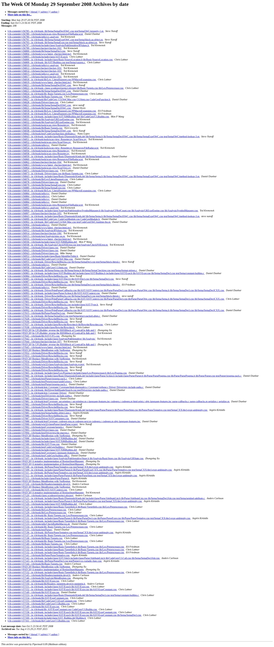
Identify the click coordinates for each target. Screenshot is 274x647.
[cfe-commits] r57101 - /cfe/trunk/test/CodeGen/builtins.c (36, 447)
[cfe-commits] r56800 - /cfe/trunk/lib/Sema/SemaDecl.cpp (37, 51)
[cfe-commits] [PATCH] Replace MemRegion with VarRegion (39, 350)
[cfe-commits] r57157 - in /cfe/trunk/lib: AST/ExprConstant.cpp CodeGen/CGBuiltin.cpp (53, 609)
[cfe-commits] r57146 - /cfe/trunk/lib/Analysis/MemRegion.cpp (39, 578)
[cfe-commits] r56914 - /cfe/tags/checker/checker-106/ (35, 233)
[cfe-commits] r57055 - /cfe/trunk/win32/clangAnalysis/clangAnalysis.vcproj (46, 364)
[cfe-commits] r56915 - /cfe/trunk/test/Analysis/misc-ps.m (36, 236)
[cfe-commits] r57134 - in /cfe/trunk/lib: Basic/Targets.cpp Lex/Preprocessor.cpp (48, 526)
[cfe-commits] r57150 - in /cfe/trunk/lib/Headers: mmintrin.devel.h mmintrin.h (47, 583)
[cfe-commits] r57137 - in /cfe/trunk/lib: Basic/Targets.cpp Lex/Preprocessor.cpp (48, 535)
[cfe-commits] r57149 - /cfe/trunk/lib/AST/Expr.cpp (34, 581)
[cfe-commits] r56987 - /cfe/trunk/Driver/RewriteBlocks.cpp (38, 281)
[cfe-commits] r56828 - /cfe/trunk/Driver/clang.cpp (33, 102)
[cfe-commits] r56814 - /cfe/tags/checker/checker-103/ (35, 71)
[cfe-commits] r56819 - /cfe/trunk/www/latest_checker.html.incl (40, 82)
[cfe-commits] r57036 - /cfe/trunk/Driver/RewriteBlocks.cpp (38, 321)
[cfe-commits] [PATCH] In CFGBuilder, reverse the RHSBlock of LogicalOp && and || (52, 330)
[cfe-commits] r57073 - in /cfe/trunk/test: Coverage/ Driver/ (37, 393)
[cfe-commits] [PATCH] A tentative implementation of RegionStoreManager (46, 461)
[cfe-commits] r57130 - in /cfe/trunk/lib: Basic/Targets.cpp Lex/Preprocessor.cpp (48, 515)
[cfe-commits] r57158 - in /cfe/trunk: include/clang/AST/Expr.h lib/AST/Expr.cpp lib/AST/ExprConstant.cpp (62, 612)
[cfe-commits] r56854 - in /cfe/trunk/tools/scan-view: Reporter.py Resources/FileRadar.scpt (53, 148)
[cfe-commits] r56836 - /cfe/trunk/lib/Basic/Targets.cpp (35, 128)
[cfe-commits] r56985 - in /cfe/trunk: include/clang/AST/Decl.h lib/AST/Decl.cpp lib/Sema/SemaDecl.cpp (61, 279)
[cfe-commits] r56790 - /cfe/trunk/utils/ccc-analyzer (33, 36)
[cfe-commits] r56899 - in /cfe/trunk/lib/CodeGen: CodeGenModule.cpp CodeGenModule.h (54, 219)
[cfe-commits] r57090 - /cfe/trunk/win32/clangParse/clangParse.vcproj (43, 424)
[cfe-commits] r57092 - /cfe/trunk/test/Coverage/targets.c (36, 427)
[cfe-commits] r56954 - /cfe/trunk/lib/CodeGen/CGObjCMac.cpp (40, 259)
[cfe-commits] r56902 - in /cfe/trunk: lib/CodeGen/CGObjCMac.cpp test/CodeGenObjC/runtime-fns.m (59, 222)
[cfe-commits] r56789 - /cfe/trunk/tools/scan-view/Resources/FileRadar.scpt (45, 34)
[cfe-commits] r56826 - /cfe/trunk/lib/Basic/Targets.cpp (35, 96)
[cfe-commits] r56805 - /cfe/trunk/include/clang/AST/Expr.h (38, 56)
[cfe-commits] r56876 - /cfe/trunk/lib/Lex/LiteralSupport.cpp (38, 179)
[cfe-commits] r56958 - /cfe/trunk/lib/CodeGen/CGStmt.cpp (38, 267)
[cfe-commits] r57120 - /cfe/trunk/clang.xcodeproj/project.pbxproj (41, 495)
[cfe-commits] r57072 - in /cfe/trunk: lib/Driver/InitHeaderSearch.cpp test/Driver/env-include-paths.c (58, 390)
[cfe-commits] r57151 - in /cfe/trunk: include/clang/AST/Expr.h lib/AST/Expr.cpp (49, 586)
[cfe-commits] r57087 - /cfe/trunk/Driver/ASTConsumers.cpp (39, 418)
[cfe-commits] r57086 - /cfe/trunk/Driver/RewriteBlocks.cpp (38, 415)
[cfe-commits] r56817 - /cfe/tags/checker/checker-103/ (35, 76)
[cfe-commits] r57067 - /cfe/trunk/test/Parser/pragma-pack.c (38, 378)
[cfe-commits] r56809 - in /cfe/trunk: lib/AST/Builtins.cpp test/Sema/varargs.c (47, 62)
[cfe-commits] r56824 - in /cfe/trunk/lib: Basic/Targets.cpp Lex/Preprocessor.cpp (48, 93)
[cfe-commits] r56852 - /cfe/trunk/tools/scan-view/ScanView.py (40, 142)
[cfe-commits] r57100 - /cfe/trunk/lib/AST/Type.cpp (34, 444)
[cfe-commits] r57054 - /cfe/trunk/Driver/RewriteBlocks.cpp (38, 361)
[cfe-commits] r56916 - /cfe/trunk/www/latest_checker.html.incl (40, 239)
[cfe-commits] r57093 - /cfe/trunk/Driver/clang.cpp (33, 430)
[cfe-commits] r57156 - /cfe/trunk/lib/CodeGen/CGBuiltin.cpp (39, 603)
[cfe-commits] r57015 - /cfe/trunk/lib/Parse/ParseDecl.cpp (37, 313)
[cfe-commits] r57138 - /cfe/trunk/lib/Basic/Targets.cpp (35, 538)
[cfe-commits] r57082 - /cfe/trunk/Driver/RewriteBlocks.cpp (38, 404)
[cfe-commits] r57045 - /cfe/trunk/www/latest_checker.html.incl (40, 347)
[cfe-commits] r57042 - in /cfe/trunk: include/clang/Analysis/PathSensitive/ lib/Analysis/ (52, 338)
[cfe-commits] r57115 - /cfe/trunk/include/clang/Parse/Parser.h (39, 478)
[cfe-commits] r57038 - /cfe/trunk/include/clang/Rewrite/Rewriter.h (41, 327)
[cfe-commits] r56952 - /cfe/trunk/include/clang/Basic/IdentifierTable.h (43, 256)
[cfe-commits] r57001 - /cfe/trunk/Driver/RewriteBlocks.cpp (38, 301)
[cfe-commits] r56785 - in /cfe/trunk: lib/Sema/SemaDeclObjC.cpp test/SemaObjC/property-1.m (56, 31)
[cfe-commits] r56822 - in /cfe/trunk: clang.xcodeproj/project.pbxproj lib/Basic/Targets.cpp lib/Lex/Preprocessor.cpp (66, 88)
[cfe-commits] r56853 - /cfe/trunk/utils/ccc (29, 145)
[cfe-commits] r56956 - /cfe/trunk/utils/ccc (29, 264)
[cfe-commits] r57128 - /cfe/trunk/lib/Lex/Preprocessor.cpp (37, 509)
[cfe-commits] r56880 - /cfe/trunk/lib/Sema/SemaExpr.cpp (37, 187)
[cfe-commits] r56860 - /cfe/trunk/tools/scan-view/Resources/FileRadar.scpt (45, 159)
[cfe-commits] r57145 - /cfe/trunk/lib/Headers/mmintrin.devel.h (39, 575)
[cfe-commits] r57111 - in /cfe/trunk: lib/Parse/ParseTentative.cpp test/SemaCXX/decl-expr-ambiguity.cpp (61, 472)
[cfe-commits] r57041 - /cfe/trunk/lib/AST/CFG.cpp (34, 336)
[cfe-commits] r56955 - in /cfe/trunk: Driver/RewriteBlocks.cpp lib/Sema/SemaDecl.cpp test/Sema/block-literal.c (64, 262)
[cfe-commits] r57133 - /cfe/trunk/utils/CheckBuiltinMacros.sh (39, 524)
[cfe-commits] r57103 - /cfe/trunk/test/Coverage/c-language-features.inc (43, 452)
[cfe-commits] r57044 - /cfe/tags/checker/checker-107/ (35, 341)
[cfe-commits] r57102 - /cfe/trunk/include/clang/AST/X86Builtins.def (43, 450)
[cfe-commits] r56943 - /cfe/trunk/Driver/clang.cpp (33, 250)
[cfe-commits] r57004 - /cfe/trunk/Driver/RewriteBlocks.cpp (38, 307)
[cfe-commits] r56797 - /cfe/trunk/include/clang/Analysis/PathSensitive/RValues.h (49, 45)
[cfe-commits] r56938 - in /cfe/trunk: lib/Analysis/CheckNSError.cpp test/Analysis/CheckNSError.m (58, 244)
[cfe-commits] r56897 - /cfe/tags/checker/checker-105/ (35, 213)
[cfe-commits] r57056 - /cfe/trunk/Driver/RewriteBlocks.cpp (38, 367)
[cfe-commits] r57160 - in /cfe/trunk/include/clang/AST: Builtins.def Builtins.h (47, 618)
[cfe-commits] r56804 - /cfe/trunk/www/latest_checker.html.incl (40, 54)
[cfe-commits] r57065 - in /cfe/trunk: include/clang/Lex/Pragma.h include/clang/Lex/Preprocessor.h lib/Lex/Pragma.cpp (67, 373)
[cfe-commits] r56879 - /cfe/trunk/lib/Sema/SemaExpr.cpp (37, 185)
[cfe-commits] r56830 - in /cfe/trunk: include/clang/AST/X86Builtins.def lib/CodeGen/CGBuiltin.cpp (59, 116)
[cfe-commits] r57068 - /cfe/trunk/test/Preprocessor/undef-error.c (40, 381)
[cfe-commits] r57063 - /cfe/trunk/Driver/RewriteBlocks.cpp (38, 370)
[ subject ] (44, 11)
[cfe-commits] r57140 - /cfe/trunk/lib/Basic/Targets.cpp (35, 544)
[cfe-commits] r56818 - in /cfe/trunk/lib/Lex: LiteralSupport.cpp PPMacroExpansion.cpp (52, 79)
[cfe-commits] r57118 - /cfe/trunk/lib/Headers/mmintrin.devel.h (39, 484)
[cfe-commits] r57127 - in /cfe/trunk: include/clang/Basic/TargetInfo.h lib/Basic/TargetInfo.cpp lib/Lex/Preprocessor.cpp (68, 507)
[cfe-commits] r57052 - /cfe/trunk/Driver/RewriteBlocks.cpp (38, 353)
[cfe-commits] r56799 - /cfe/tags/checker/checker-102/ (35, 48)
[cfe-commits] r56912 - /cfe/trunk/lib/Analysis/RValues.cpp (37, 230)
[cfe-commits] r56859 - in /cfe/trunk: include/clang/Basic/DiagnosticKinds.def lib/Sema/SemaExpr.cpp (59, 156)
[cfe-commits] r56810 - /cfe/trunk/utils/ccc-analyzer (33, 65)
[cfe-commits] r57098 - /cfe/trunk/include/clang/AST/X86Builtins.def (43, 438)
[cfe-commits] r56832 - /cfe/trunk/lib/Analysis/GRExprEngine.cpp (41, 122)
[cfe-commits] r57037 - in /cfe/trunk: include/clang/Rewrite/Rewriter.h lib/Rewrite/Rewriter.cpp (55, 324)
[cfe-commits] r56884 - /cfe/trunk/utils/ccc (29, 193)
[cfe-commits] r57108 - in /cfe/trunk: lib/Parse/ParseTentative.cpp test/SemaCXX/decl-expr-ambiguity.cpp (61, 467)
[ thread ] (34, 11)
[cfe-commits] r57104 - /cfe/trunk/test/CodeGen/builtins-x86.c (39, 455)
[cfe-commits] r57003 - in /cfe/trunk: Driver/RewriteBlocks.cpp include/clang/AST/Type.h (53, 304)
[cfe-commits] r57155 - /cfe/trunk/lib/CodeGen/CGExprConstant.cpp (42, 601)
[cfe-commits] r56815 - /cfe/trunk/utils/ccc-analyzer (33, 73)
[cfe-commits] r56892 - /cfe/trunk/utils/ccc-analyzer (33, 207)
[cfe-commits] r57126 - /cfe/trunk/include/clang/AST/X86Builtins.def (43, 504)
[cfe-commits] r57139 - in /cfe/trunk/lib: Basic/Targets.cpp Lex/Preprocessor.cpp (48, 541)
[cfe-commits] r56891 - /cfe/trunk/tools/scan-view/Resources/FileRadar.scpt (45, 205)
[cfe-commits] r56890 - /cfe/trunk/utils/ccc (29, 199)
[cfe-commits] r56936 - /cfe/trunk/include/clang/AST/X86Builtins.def (43, 242)
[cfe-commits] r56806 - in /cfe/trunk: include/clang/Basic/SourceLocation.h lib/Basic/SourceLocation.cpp (60, 59)
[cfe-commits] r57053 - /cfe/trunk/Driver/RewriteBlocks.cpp (38, 356)
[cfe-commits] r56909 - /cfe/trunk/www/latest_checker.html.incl (40, 227)
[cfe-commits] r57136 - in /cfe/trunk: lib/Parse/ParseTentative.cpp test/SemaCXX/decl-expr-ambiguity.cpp (61, 532)
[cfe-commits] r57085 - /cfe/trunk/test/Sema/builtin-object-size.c (40, 412)
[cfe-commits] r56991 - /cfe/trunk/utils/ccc (29, 287)
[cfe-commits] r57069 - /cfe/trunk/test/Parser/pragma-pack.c (38, 384)
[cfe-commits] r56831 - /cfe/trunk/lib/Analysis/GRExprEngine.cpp (41, 119)
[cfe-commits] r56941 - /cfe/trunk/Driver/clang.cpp (33, 247)
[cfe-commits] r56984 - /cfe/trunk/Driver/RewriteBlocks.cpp (38, 276)
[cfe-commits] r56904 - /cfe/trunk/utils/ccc (29, 224)
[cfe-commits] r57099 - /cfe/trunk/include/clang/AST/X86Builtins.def (43, 441)
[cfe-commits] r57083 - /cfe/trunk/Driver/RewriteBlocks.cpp (38, 407)
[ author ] (54, 11)
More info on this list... (20, 14)
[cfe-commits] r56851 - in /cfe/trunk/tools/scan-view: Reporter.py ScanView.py (47, 139)
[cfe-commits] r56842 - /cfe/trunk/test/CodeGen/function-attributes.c (42, 133)
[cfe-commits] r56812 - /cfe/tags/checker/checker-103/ (35, 68)
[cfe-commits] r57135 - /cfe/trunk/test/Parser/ (30, 529)
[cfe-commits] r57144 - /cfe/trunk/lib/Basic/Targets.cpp (35, 563)
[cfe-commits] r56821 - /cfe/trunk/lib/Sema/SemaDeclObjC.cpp (40, 85)
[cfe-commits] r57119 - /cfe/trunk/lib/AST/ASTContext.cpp (38, 489)
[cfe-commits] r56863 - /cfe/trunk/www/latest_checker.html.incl (40, 165)
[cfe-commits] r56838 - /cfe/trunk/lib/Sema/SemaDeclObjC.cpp (40, 130)
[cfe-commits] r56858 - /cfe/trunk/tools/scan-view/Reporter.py (39, 153)
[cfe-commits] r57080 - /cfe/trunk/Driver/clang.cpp (33, 398)
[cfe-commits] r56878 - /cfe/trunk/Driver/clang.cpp (33, 182)
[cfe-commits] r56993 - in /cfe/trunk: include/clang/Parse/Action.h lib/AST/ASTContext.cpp (54, 293)
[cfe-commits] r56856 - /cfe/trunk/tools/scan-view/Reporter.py (39, 150)
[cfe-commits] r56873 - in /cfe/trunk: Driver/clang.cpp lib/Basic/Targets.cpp (46, 173)
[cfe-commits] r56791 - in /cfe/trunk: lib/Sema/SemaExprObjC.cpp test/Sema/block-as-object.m (55, 39)
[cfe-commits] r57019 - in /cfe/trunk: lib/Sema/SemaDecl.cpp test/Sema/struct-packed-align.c (54, 316)
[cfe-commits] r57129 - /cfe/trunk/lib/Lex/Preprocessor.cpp (37, 512)
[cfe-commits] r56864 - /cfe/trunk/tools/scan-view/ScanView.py (40, 167)
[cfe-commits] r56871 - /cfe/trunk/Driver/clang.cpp (33, 170)
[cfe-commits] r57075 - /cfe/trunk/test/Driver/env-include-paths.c (40, 395)
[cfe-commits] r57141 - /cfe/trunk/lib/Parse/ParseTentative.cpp (39, 555)
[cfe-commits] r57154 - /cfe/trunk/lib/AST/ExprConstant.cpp (38, 598)
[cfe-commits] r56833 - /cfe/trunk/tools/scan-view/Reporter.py (39, 125)
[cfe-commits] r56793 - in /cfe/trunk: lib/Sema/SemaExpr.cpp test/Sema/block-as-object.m (53, 42)
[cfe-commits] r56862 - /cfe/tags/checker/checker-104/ (35, 162)
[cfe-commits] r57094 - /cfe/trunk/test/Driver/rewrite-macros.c (39, 432)
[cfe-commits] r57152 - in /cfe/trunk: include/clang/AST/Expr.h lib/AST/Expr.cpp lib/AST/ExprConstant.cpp (62, 589)
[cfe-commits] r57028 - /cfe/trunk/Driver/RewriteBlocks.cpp (38, 318)
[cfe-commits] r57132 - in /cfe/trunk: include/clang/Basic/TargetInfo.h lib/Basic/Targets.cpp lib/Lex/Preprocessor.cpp (66, 521)
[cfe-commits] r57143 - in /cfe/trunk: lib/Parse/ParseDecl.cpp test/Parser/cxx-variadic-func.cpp (55, 561)
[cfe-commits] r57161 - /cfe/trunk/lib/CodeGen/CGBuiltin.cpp (39, 620)
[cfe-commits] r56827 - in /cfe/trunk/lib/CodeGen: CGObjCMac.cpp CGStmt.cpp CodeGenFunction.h (59, 99)
